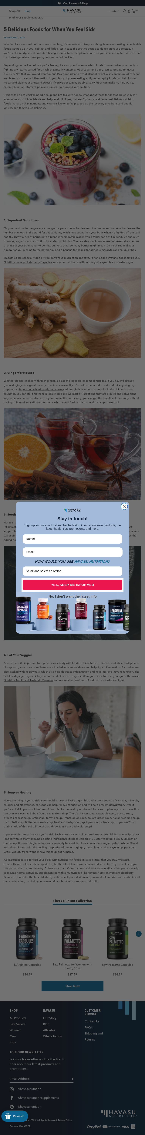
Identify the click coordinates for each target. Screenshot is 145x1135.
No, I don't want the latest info (73, 596)
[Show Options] (119, 571)
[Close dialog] (124, 506)
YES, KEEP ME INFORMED (72, 585)
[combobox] (71, 571)
